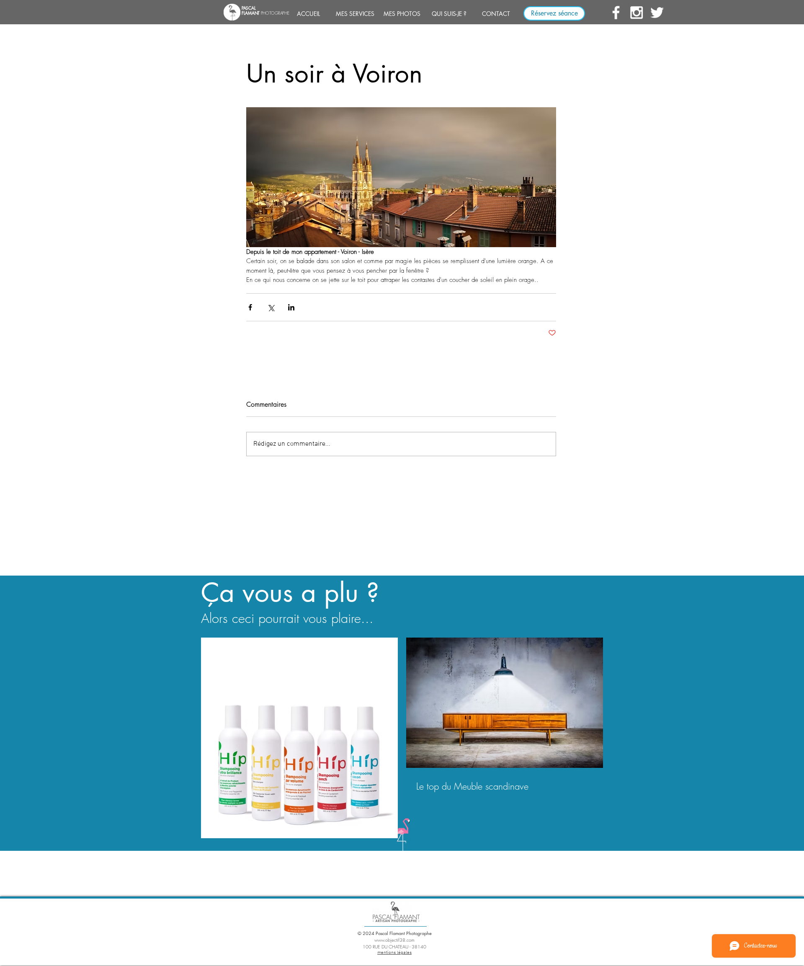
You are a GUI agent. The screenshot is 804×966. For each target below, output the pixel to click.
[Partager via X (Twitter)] (271, 307)
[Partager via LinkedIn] (291, 307)
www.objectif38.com (394, 940)
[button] (355, 13)
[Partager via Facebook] (250, 307)
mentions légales (394, 953)
